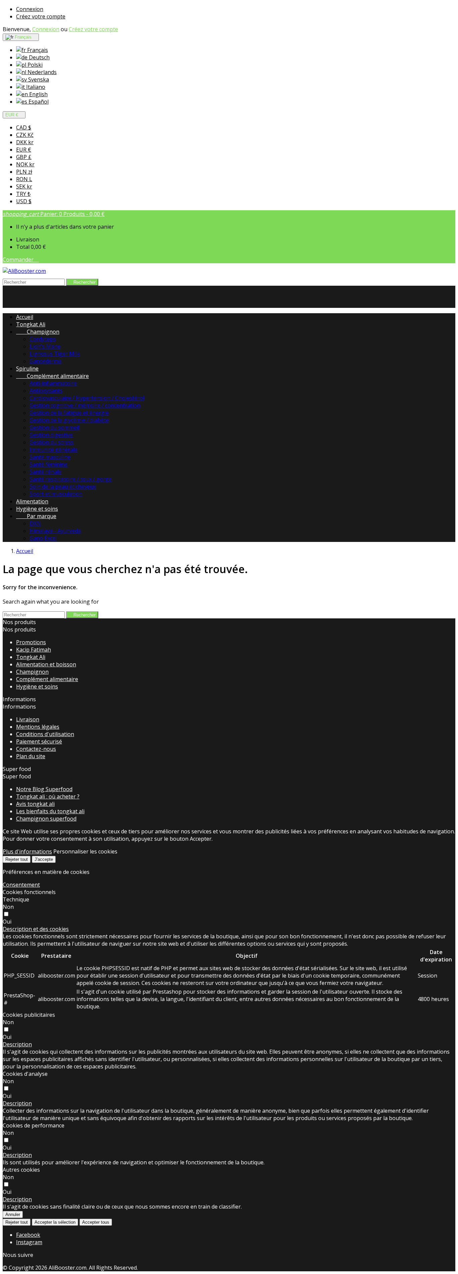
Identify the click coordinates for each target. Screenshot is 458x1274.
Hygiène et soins (37, 508)
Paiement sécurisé (39, 741)
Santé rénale (45, 472)
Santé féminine (48, 464)
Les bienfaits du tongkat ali (50, 811)
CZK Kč (25, 135)
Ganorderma (45, 361)
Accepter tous (95, 1222)
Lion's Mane (45, 346)
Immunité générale (53, 449)
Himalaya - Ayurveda (55, 531)
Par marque (36, 516)
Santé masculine (50, 457)
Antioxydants (46, 390)
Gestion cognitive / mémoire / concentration (85, 405)
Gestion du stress (51, 442)
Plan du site (30, 756)
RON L (24, 179)
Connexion (29, 9)
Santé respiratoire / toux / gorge (71, 479)
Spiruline (27, 368)
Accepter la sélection (55, 1222)
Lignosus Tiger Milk (55, 353)
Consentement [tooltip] (21, 884)
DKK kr (25, 142)
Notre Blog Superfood (44, 789)
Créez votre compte (40, 16)
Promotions (31, 642)
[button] (36, 929)
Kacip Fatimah (33, 649)
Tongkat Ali (30, 324)
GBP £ (24, 157)
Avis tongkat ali (35, 804)
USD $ (24, 201)
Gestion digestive (51, 435)
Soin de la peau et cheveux (63, 486)
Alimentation (32, 501)
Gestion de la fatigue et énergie (69, 413)
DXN (35, 523)
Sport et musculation (56, 494)
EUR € (23, 149)
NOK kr (25, 164)
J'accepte (44, 859)
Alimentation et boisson (46, 664)
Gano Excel (43, 538)
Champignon (37, 331)
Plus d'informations (27, 851)
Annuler (12, 1214)
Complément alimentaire (52, 376)
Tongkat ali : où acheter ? (47, 796)
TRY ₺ (23, 194)
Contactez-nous (36, 749)
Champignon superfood (46, 818)
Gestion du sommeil (54, 427)
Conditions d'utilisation (45, 734)
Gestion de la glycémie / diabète (69, 420)
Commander (21, 259)
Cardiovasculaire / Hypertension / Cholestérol (87, 398)
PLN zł (24, 171)
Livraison (27, 719)
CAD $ (23, 127)
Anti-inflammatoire (53, 383)
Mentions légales (37, 726)
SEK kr (24, 186)
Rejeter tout (16, 859)
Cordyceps (43, 339)
